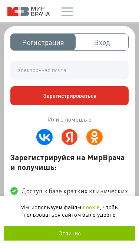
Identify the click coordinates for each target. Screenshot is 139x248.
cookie (91, 207)
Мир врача (28, 11)
